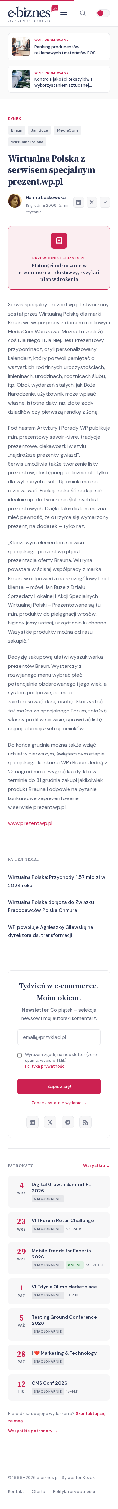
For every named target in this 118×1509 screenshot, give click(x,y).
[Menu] (63, 13)
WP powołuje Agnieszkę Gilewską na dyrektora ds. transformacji (50, 931)
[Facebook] (68, 1122)
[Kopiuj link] (105, 202)
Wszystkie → (96, 1165)
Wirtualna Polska (27, 141)
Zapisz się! (59, 1086)
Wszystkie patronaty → (33, 1430)
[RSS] (85, 1122)
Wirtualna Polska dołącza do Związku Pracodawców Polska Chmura (51, 906)
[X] (50, 1122)
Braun (16, 130)
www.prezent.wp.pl (30, 823)
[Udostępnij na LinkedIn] (78, 202)
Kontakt (16, 1491)
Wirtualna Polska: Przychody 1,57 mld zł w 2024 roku (56, 881)
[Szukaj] (82, 13)
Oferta (38, 1491)
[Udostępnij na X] (92, 202)
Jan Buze (39, 130)
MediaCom (67, 130)
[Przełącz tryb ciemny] (103, 13)
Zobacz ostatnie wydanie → (59, 1102)
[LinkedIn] (32, 1122)
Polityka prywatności (45, 1066)
